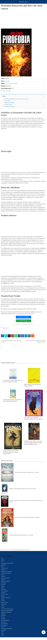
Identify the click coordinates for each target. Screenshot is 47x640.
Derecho (3, 579)
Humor (2, 599)
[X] (9, 335)
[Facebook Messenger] (5, 335)
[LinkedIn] (22, 335)
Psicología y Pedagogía (6, 628)
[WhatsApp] (15, 335)
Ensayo (2, 586)
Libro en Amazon (23, 320)
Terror (2, 633)
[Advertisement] (23, 18)
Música (2, 617)
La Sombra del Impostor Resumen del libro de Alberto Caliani (35, 341)
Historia (2, 596)
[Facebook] (2, 335)
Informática (3, 604)
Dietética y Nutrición (5, 581)
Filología (3, 592)
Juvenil (2, 607)
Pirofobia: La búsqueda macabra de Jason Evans (16, 99)
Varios (2, 635)
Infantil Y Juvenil (4, 602)
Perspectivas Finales (10, 106)
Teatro (2, 631)
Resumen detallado (9, 102)
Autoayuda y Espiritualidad (7, 563)
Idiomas (3, 600)
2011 (2, 558)
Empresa (3, 584)
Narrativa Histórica (5, 620)
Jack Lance (7, 81)
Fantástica (15, 83)
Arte (2, 561)
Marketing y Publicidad (6, 612)
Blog (2, 566)
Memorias (3, 615)
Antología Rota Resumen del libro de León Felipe (11, 341)
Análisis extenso (9, 104)
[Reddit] (32, 335)
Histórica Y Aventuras (5, 597)
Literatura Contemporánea (7, 610)
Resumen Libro (23, 2)
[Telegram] (26, 335)
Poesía (2, 626)
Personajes (7, 100)
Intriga (2, 605)
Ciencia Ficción (8, 83)
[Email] (29, 335)
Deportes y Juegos (5, 578)
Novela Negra (4, 625)
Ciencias (3, 569)
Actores (3, 560)
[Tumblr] (19, 335)
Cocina (2, 574)
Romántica (3, 630)
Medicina (3, 613)
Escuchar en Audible (6, 91)
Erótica (2, 587)
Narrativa (3, 618)
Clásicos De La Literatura (6, 571)
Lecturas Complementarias (7, 609)
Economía (3, 582)
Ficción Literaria (4, 591)
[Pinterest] (12, 335)
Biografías (3, 565)
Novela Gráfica (4, 623)
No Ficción (3, 622)
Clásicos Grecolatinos (6, 573)
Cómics (3, 576)
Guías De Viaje (4, 594)
